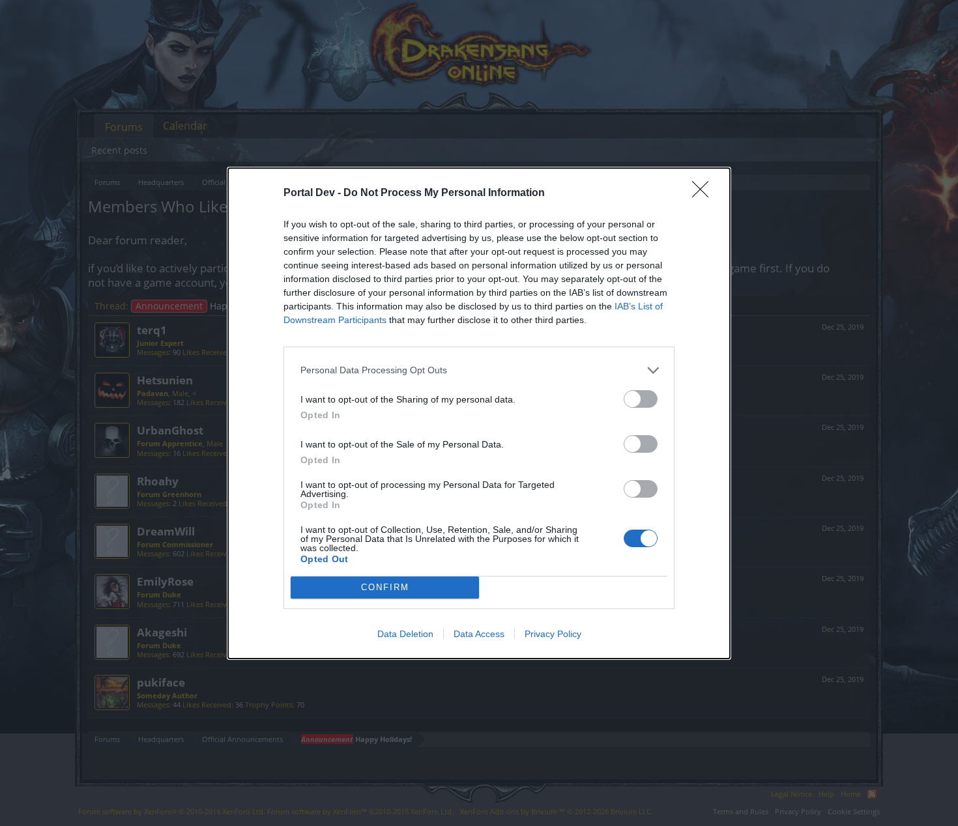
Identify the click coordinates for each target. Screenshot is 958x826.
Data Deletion (405, 634)
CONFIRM (385, 587)
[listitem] (479, 370)
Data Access (479, 634)
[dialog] (479, 413)
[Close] (704, 193)
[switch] (641, 399)
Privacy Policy (553, 634)
